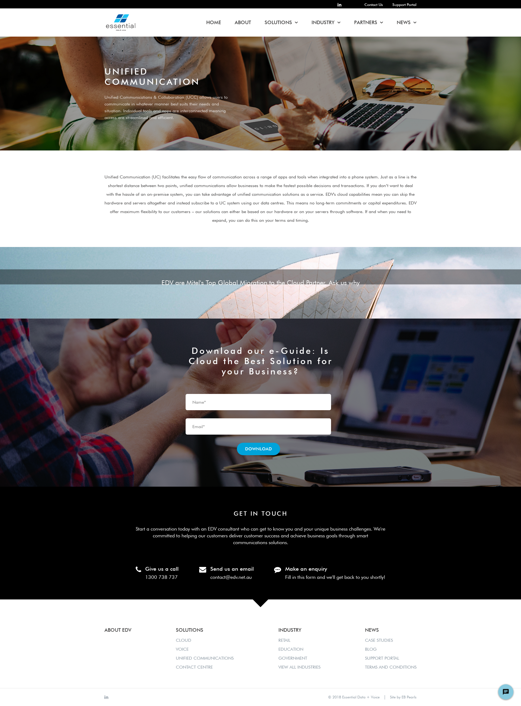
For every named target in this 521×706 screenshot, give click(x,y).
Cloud (183, 640)
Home (213, 22)
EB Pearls (409, 697)
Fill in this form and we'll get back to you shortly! (335, 577)
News (404, 22)
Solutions (278, 22)
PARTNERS (365, 22)
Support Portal (404, 4)
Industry (323, 22)
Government (292, 658)
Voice (182, 649)
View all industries (299, 667)
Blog (371, 649)
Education (290, 649)
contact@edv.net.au (231, 577)
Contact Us (373, 4)
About (243, 22)
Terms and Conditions (391, 667)
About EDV (117, 630)
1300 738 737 (161, 577)
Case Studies (379, 640)
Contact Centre (194, 667)
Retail (284, 640)
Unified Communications (205, 658)
